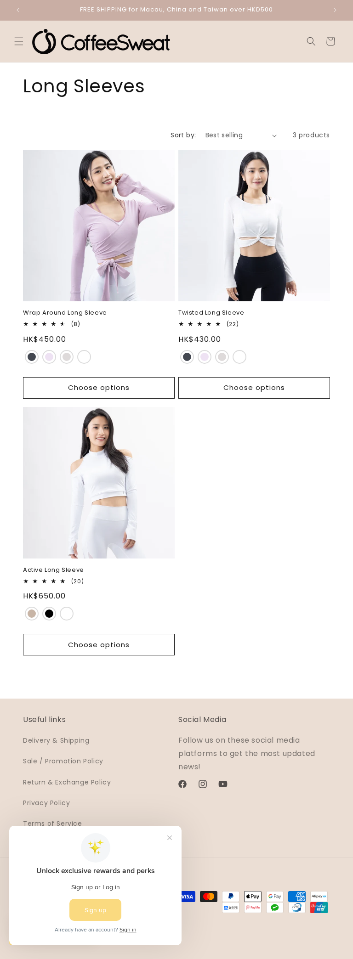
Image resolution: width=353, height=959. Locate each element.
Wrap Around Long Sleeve (65, 313)
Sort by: (183, 135)
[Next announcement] (335, 10)
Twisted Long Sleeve (211, 313)
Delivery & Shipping (56, 740)
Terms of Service (52, 823)
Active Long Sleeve (53, 570)
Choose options (99, 387)
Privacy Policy (46, 802)
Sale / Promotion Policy (63, 761)
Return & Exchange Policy (67, 782)
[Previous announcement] (18, 10)
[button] (18, 41)
